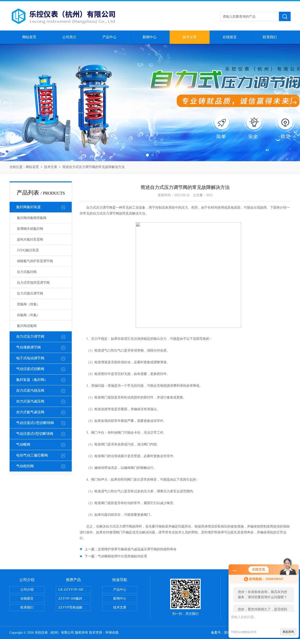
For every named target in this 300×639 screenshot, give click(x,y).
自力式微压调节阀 (30, 293)
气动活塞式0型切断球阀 (34, 434)
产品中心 (109, 37)
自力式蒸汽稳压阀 (30, 390)
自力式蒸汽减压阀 (30, 401)
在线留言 (230, 37)
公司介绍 (27, 589)
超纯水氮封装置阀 (30, 239)
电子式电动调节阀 (30, 358)
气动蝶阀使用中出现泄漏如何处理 (122, 556)
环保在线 (112, 632)
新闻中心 (149, 37)
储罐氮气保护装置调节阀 (35, 261)
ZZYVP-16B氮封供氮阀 (74, 598)
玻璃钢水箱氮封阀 (30, 228)
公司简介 (69, 37)
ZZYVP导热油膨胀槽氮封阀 (74, 607)
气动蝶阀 (23, 444)
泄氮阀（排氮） (28, 304)
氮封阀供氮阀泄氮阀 (31, 218)
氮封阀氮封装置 (28, 207)
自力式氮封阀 (27, 272)
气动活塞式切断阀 (30, 369)
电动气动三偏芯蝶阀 (32, 455)
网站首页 (29, 37)
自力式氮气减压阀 (30, 412)
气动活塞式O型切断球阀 (35, 423)
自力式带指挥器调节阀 (33, 282)
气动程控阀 (25, 466)
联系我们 (270, 37)
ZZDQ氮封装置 (28, 250)
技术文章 (190, 37)
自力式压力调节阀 (30, 336)
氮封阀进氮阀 (27, 326)
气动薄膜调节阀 (28, 347)
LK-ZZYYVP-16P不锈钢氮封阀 (74, 589)
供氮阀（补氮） (28, 315)
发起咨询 (288, 631)
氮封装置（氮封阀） (32, 380)
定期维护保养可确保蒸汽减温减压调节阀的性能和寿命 (137, 549)
